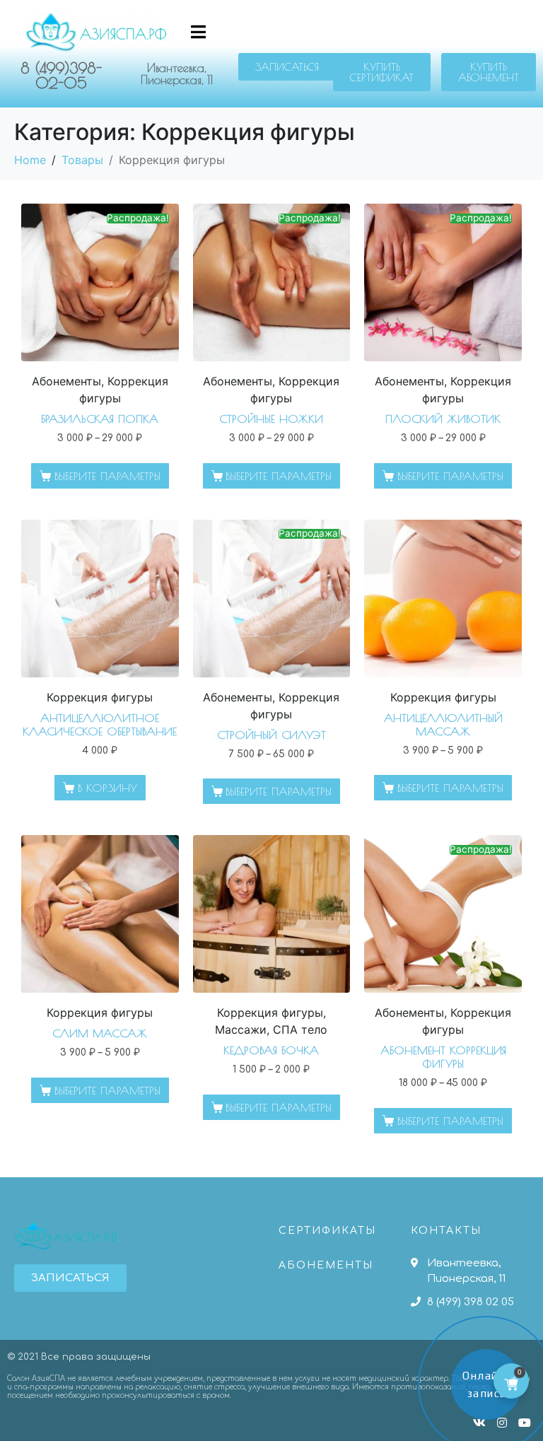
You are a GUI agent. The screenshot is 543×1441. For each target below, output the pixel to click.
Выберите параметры (107, 475)
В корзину (107, 787)
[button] (287, 67)
